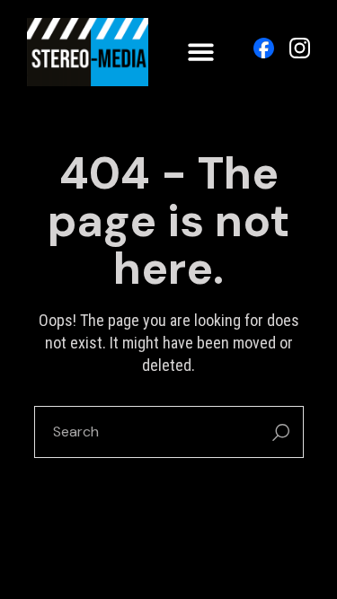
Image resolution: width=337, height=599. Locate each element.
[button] (201, 52)
